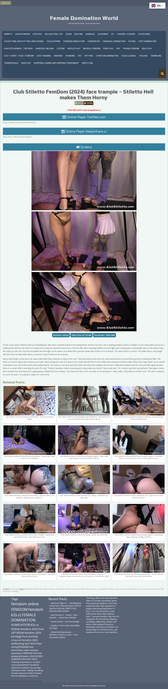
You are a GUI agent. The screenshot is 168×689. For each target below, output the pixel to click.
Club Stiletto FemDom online (108, 589)
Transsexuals (11, 63)
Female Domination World (84, 18)
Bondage (90, 34)
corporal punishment (20, 664)
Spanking (70, 56)
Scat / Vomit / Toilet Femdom (19, 56)
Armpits (8, 34)
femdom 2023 (29, 629)
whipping (15, 656)
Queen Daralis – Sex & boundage (65, 621)
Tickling (143, 56)
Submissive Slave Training (22, 670)
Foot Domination (147, 41)
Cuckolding (144, 34)
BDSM (68, 34)
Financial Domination (114, 41)
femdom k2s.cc (137, 589)
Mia (162, 589)
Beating (78, 34)
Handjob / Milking (44, 48)
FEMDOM (19, 609)
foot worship (30, 636)
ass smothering (31, 676)
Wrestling (87, 63)
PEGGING (24, 646)
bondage (16, 636)
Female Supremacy (19, 673)
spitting (22, 676)
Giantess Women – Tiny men (18, 48)
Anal (39, 653)
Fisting (132, 41)
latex (26, 650)
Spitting (88, 56)
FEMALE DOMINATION (23, 617)
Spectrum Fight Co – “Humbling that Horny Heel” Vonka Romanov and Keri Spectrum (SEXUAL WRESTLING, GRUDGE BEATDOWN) (65, 607)
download (34, 664)
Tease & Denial (128, 56)
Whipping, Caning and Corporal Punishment (56, 63)
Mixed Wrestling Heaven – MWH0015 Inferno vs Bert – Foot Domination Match (63, 635)
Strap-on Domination (107, 56)
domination (16, 653)
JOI (17, 676)
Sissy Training (44, 56)
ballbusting (17, 643)
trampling (15, 591)
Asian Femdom (22, 34)
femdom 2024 (125, 589)
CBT (13, 633)
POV (118, 48)
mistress (34, 650)
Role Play (147, 48)
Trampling (155, 56)
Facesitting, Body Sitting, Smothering (24, 41)
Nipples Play (73, 48)
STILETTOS (6, 591)
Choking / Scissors (126, 34)
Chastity (15, 662)
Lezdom (61, 48)
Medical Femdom (91, 48)
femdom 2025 (32, 633)
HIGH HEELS (31, 659)
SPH (80, 56)
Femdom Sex (94, 41)
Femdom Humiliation (74, 41)
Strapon (36, 662)
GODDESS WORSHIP (20, 667)
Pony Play (108, 48)
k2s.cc (35, 625)
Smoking (58, 56)
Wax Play (26, 63)
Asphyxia (37, 34)
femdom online (149, 589)
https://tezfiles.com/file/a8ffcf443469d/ (19, 122)
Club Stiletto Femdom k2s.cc (87, 589)
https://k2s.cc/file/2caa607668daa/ (17, 137)
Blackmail (103, 34)
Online (15, 629)
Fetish (30, 673)
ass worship (35, 667)
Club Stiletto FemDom (47, 589)
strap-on (16, 640)
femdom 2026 (27, 656)
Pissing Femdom (131, 48)
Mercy (158, 589)
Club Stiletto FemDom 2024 (66, 589)
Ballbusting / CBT (54, 34)
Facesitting (38, 670)
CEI (112, 34)
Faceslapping (53, 41)
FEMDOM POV (30, 653)
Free (41, 629)
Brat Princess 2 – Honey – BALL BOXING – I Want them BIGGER (63, 616)
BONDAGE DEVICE (31, 589)
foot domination (22, 648)
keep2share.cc (25, 662)
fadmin (90, 103)
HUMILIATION (20, 625)
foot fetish (31, 643)
